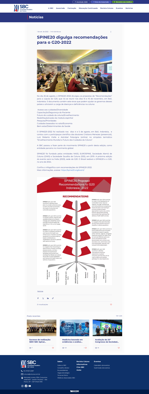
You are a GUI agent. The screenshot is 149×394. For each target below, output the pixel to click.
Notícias (40, 291)
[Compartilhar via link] (53, 298)
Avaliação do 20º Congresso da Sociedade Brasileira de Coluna (106, 341)
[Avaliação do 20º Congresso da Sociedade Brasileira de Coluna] (107, 328)
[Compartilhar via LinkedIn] (48, 298)
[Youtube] (29, 386)
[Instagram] (22, 386)
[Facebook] (26, 386)
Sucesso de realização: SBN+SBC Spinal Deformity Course (40, 341)
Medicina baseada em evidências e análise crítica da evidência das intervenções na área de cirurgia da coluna (73, 341)
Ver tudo (119, 316)
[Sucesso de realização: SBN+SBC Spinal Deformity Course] (41, 328)
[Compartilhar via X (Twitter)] (43, 298)
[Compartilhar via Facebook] (38, 298)
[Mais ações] (111, 31)
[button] (51, 8)
